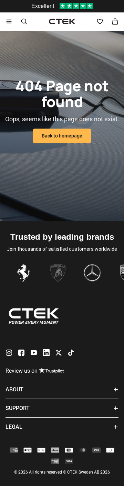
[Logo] (62, 21)
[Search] (24, 21)
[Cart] (115, 21)
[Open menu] (9, 21)
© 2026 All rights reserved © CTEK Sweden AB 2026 (62, 472)
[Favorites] (99, 21)
